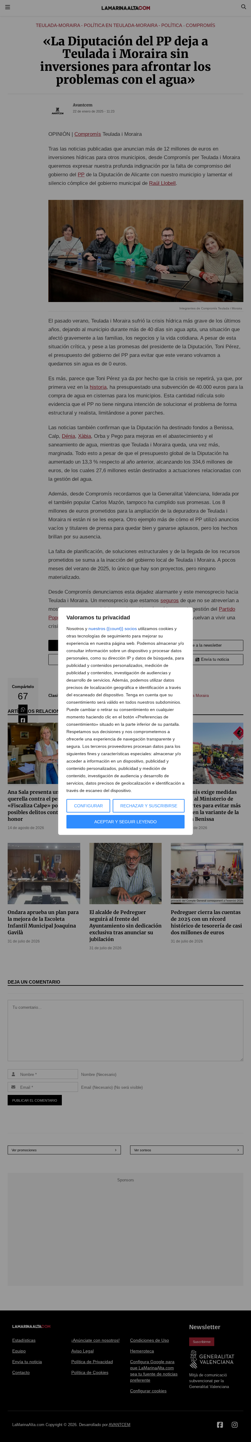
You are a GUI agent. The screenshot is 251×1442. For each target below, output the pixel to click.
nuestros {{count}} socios (112, 628)
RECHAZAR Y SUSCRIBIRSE (148, 805)
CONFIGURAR (88, 805)
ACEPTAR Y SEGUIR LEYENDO (125, 821)
